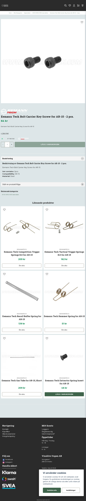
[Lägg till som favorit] (70, 5)
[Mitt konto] (74, 5)
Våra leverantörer (8, 434)
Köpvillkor (6, 432)
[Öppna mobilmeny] (82, 5)
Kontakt (5, 429)
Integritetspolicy (8, 436)
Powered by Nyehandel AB (43, 499)
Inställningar (71, 490)
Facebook (9, 459)
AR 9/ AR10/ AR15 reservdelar (40, 13)
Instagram (8, 462)
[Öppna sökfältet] (65, 5)
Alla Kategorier (18, 13)
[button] (82, 22)
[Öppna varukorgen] (78, 5)
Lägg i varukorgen (64, 394)
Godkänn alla (52, 490)
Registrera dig (47, 432)
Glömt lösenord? (48, 434)
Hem (10, 13)
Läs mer (5, 133)
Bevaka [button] (22, 266)
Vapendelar (27, 13)
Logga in (45, 429)
